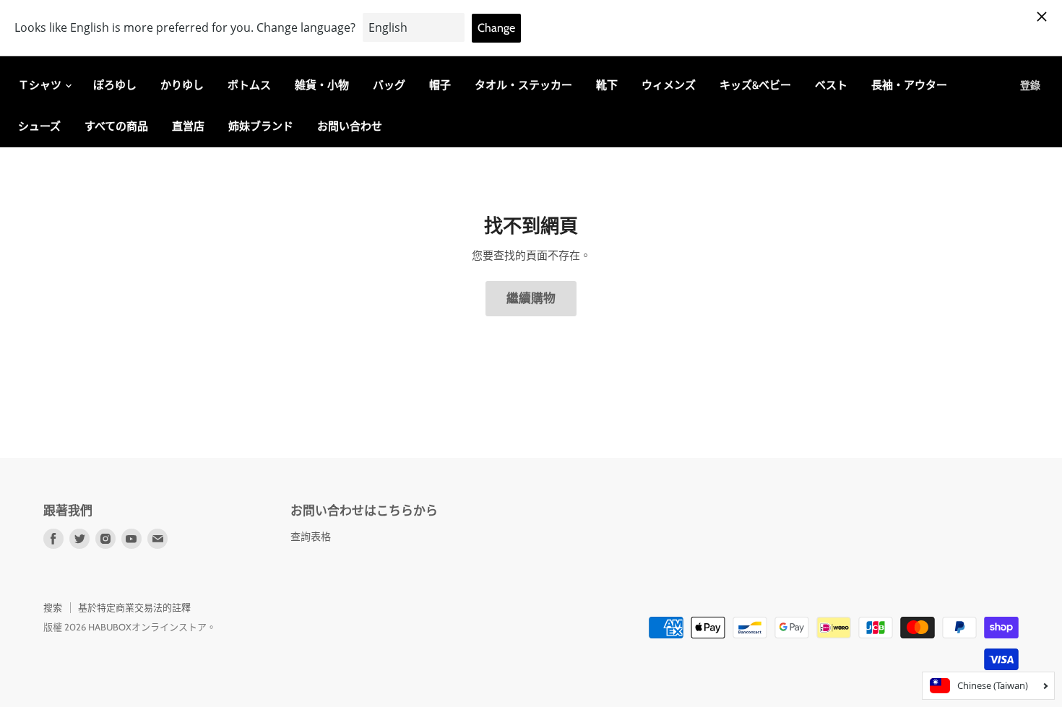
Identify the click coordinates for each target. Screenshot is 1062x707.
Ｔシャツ (41, 85)
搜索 (52, 607)
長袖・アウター (909, 85)
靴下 (607, 85)
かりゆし (182, 85)
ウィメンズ (669, 85)
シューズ (39, 126)
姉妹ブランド (260, 126)
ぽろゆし (115, 85)
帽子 (440, 85)
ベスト (831, 85)
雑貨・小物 (322, 85)
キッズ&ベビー (755, 85)
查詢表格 (310, 536)
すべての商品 (116, 126)
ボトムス (249, 85)
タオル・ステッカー (523, 85)
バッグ (389, 85)
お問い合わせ (349, 126)
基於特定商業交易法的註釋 (134, 607)
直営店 (188, 126)
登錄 (1030, 85)
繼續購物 (531, 298)
